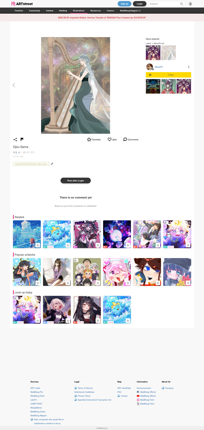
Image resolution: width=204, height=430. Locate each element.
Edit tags (51, 164)
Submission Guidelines (84, 391)
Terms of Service (85, 388)
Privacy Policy (84, 395)
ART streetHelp (124, 388)
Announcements (144, 388)
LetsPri (34, 399)
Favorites (96, 139)
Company (169, 388)
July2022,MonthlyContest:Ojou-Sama (31, 163)
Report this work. (22, 139)
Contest (49, 11)
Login (140, 4)
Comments (133, 139)
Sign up (124, 4)
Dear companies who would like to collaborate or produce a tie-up (49, 421)
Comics (110, 11)
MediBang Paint (37, 395)
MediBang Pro (37, 391)
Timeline (18, 11)
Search (181, 4)
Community (34, 11)
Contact (124, 395)
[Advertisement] (102, 352)
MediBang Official (148, 391)
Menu (189, 67)
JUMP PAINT (36, 403)
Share (15, 139)
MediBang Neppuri (131, 11)
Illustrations (78, 11)
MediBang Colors (38, 411)
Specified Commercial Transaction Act (94, 399)
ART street (35, 388)
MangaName (36, 407)
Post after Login (75, 180)
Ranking (63, 11)
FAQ (119, 391)
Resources (95, 11)
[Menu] (190, 3)
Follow (171, 74)
